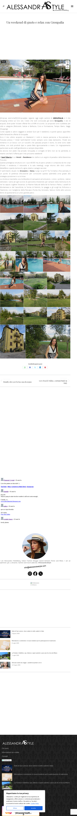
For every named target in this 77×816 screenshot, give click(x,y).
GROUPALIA (58, 118)
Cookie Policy (35, 803)
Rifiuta (15, 808)
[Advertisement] (38, 45)
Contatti (5, 756)
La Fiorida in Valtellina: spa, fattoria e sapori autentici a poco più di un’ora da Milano (34, 653)
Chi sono (5, 748)
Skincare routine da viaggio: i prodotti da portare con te (27, 662)
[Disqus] (35, 448)
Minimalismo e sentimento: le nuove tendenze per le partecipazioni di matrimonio (34, 640)
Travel (3, 61)
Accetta (33, 808)
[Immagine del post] (5, 634)
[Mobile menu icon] (72, 6)
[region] (24, 801)
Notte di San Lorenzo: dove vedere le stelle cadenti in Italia (28, 631)
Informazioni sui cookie (10, 752)
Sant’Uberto (6, 157)
